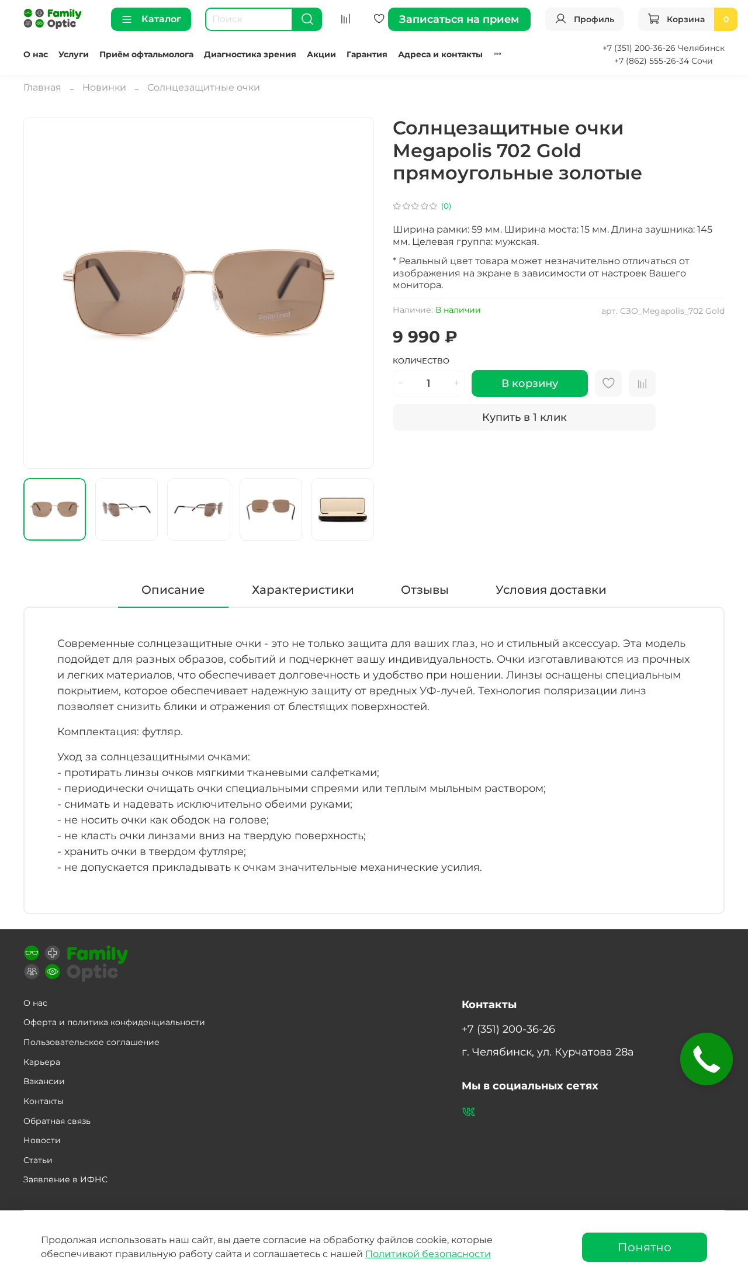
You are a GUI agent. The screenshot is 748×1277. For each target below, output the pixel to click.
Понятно (644, 1247)
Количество (421, 361)
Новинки (104, 87)
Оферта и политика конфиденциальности (114, 1022)
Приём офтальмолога (146, 54)
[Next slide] (355, 293)
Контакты (43, 1101)
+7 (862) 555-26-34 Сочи (663, 61)
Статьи (38, 1160)
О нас (35, 54)
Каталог (161, 19)
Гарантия (367, 54)
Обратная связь (57, 1121)
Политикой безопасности (428, 1253)
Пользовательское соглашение (91, 1042)
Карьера (41, 1062)
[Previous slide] (42, 293)
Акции (321, 54)
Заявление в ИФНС (65, 1179)
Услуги (73, 54)
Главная (42, 87)
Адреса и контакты (440, 54)
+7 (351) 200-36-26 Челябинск (663, 48)
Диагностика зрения (250, 54)
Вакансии (44, 1081)
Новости (42, 1140)
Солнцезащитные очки (203, 87)
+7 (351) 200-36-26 (508, 1029)
